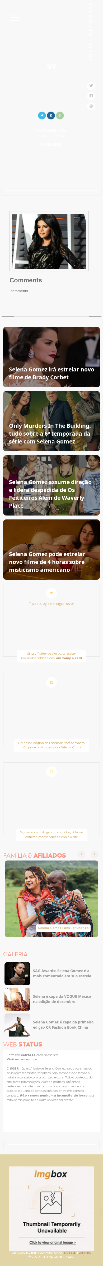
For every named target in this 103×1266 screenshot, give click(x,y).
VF (51, 67)
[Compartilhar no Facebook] (51, 114)
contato (28, 1055)
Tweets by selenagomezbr (51, 603)
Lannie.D (85, 1253)
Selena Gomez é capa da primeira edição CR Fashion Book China (63, 1025)
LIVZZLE (70, 1253)
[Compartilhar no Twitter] (42, 114)
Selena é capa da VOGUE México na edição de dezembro (62, 999)
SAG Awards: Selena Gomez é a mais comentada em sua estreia (62, 973)
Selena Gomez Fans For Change (63, 928)
